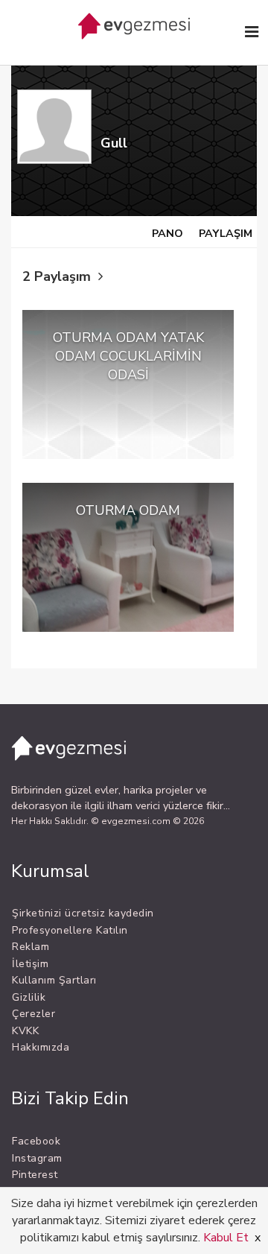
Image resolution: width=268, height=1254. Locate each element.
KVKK (25, 1031)
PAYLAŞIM (225, 233)
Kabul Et (226, 1237)
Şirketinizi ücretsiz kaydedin (83, 913)
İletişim (30, 964)
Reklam (30, 947)
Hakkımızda (40, 1047)
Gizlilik (28, 997)
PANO (167, 233)
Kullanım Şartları (54, 980)
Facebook (36, 1141)
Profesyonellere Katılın (70, 930)
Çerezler (33, 1014)
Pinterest (35, 1175)
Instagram (37, 1158)
